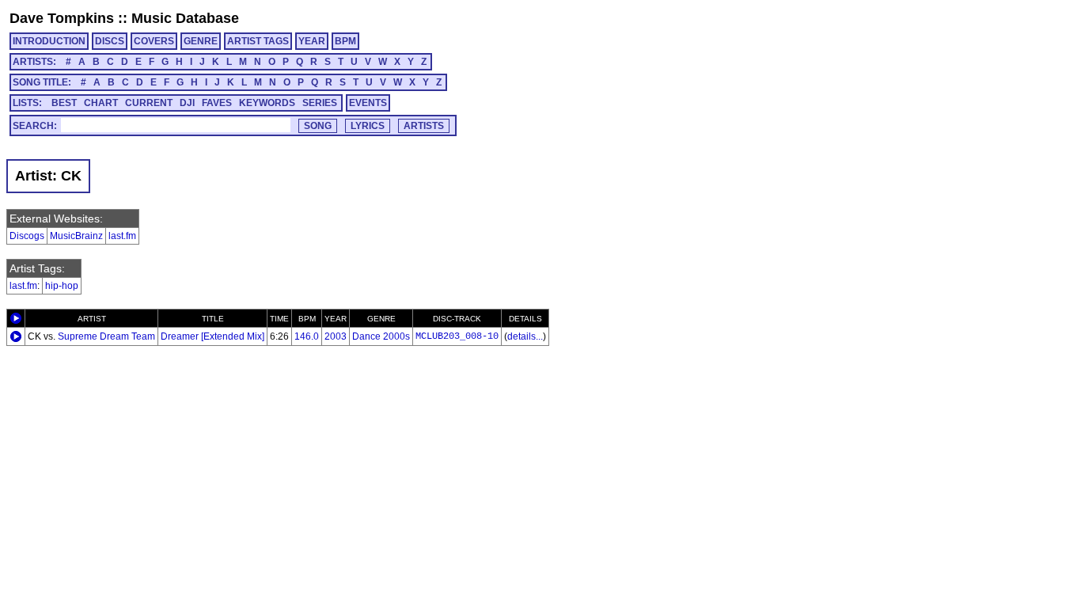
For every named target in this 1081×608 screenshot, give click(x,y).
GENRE (201, 41)
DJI (187, 102)
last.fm (122, 235)
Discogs (26, 235)
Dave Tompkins (61, 18)
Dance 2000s (381, 336)
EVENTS (368, 102)
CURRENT (149, 102)
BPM (345, 41)
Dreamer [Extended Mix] (212, 336)
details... (525, 336)
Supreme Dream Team (106, 336)
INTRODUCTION (49, 41)
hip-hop (61, 285)
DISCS (109, 41)
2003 (335, 336)
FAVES (217, 102)
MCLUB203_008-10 (457, 336)
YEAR (311, 41)
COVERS (154, 41)
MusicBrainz (76, 235)
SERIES (319, 102)
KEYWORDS (267, 102)
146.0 (306, 336)
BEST (64, 102)
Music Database (185, 18)
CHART (101, 102)
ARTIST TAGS (258, 41)
